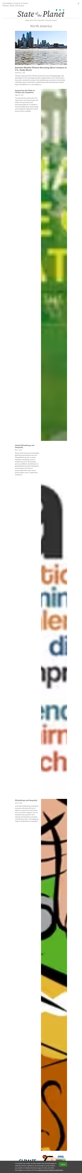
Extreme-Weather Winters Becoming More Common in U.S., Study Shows (41, 68)
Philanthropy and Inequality (26, 800)
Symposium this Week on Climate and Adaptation (25, 91)
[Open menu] (78, 3)
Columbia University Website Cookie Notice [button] (50, 1170)
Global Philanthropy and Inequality (24, 446)
